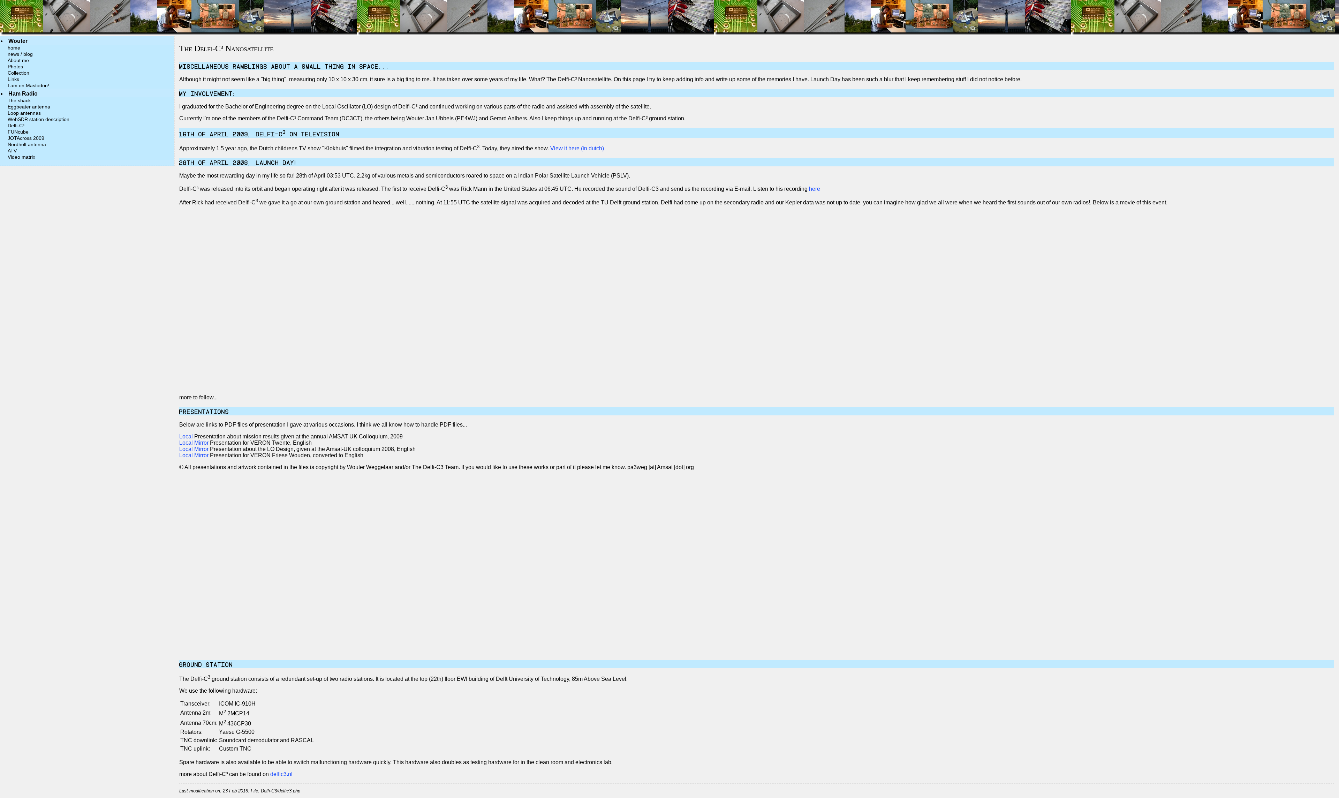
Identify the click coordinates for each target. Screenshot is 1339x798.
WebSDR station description (38, 119)
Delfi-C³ (16, 125)
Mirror (201, 443)
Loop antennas (24, 113)
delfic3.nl (281, 774)
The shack (19, 100)
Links (13, 79)
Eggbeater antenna (29, 107)
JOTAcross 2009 (26, 138)
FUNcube (18, 132)
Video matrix (21, 157)
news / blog (20, 54)
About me (18, 60)
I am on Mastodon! (28, 85)
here (814, 189)
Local (186, 436)
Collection (18, 73)
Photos (15, 66)
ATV (12, 150)
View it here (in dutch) (577, 148)
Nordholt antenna (27, 144)
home (14, 48)
